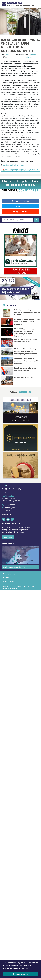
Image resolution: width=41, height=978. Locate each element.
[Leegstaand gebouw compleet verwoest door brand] (7, 342)
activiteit (13, 165)
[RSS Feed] (12, 519)
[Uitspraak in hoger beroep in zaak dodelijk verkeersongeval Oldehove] (7, 322)
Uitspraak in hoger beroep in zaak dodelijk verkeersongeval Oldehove (27, 321)
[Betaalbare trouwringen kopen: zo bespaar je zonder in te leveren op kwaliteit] (7, 313)
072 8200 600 (10, 505)
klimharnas (21, 165)
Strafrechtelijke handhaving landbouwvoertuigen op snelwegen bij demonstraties (25, 351)
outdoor (6, 165)
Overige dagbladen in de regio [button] (14, 567)
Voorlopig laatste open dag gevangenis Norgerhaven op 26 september (26, 360)
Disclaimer (5, 578)
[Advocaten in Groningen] (7, 380)
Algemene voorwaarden (10, 574)
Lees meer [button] (25, 968)
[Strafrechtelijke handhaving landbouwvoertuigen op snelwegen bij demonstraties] (7, 352)
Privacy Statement (8, 581)
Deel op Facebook (22, 201)
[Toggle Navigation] (37, 3)
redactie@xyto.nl (11, 508)
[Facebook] (4, 519)
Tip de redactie (22, 211)
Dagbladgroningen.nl (15, 3)
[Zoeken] (36, 220)
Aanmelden (7, 537)
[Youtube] (8, 519)
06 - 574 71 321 (29, 190)
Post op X (22, 206)
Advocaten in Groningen (23, 377)
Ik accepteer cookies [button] (20, 974)
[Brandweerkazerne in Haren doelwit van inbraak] (7, 371)
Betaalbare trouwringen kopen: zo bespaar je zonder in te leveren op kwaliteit (27, 312)
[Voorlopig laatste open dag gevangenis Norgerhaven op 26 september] (7, 361)
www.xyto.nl (9, 510)
